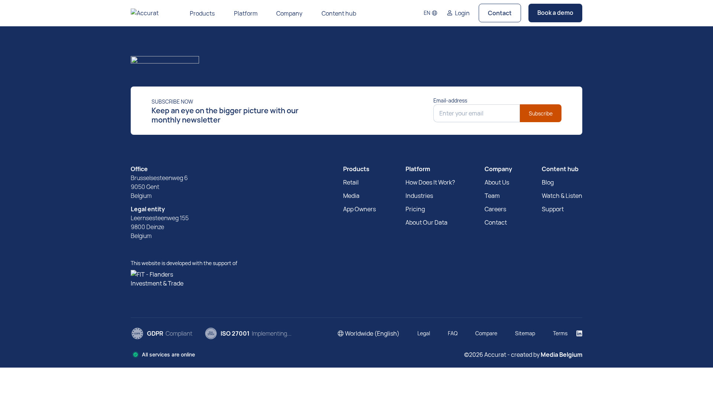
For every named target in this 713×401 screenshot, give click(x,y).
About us (497, 182)
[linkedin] (579, 333)
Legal (423, 333)
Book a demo (555, 13)
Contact (500, 13)
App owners (359, 209)
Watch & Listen (562, 196)
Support (553, 209)
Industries (419, 196)
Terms (560, 333)
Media (351, 196)
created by (546, 355)
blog (548, 182)
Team (492, 196)
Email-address (450, 100)
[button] (430, 13)
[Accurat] (356, 62)
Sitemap (525, 333)
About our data (426, 222)
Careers (495, 209)
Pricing (415, 209)
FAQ (453, 333)
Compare (486, 333)
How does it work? (430, 182)
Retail (351, 182)
